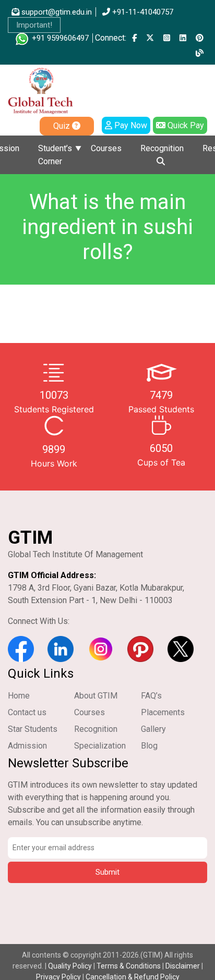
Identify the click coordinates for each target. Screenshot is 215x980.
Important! (34, 25)
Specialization (100, 746)
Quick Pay (184, 125)
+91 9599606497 (59, 38)
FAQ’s (151, 696)
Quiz (62, 126)
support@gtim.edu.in (55, 12)
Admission (27, 746)
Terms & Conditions (129, 966)
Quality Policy (70, 966)
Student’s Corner (55, 154)
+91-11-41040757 (141, 12)
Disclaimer (182, 966)
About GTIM (95, 696)
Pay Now (129, 125)
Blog (149, 746)
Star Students (32, 729)
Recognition (162, 148)
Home (19, 696)
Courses (106, 148)
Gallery (153, 729)
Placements (163, 712)
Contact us (27, 712)
